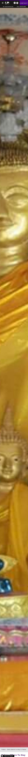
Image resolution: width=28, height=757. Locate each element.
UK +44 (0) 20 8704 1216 (8, 6)
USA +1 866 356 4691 (21, 6)
